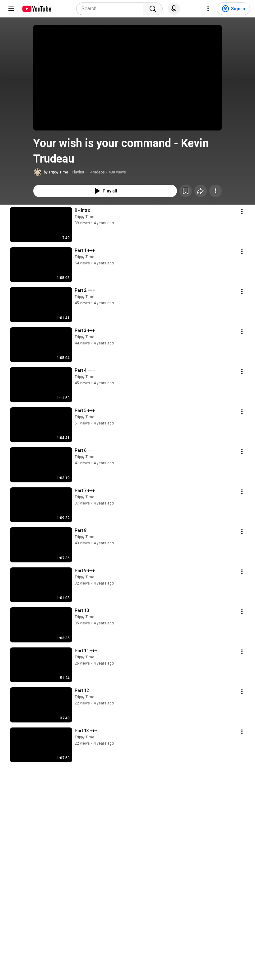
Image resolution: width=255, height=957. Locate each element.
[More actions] (215, 191)
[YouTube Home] (36, 8)
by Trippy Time (56, 172)
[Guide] (11, 8)
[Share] (200, 191)
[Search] (153, 8)
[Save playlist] (185, 191)
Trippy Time (84, 217)
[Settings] (208, 8)
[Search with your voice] (174, 8)
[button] (127, 77)
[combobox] (111, 8)
